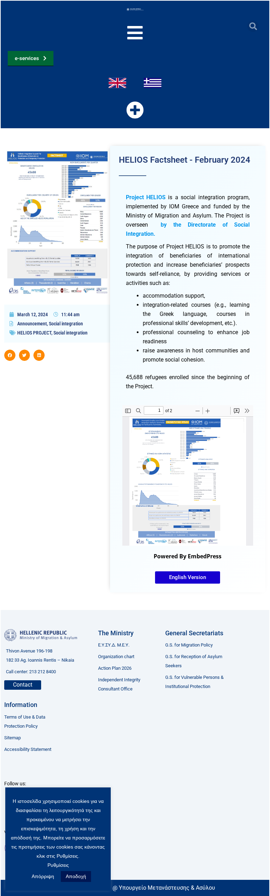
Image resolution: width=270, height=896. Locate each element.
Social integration (66, 323)
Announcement (32, 323)
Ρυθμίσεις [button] (58, 865)
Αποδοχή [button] (76, 876)
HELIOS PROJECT (34, 333)
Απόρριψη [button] (43, 876)
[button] (253, 26)
